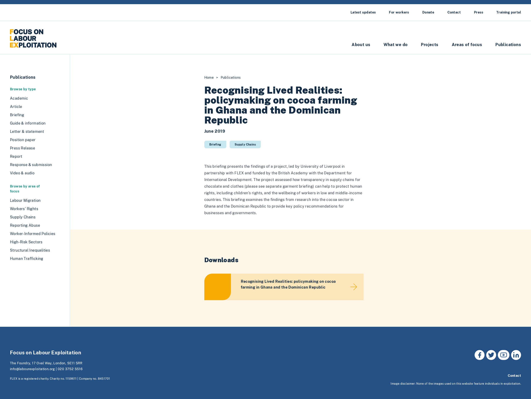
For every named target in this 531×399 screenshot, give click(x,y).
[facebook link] (480, 355)
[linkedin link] (516, 355)
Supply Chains (245, 144)
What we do (396, 44)
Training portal (508, 12)
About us (361, 44)
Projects (429, 44)
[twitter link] (491, 355)
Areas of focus (467, 44)
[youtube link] (503, 355)
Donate (428, 12)
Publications (508, 44)
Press (478, 12)
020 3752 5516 (70, 369)
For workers (399, 12)
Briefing (215, 144)
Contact (454, 12)
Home (209, 78)
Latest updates (363, 12)
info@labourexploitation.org (32, 369)
